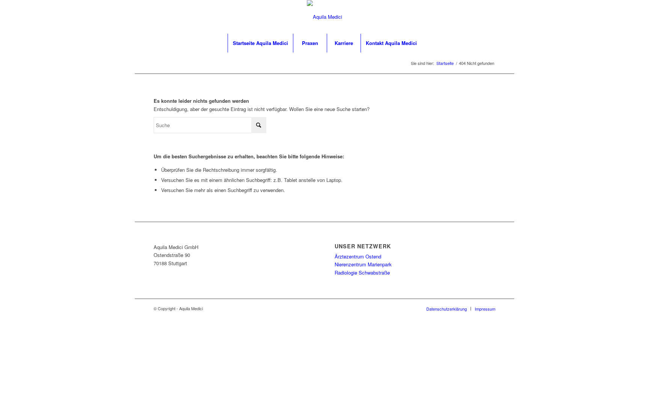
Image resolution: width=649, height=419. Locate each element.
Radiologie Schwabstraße (362, 272)
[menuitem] (260, 43)
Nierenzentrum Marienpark (363, 264)
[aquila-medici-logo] (324, 17)
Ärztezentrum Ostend (358, 256)
